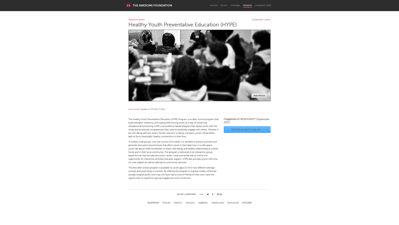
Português (233, 203)
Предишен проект (136, 20)
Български (153, 203)
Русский (247, 203)
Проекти (247, 5)
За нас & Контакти (186, 194)
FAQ (201, 194)
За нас (224, 5)
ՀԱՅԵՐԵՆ (203, 203)
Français (190, 203)
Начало (214, 5)
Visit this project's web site (249, 129)
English (166, 203)
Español (178, 203)
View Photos (259, 95)
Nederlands (218, 203)
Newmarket (134, 109)
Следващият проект (261, 20)
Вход (219, 194)
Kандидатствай (263, 5)
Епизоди (235, 5)
